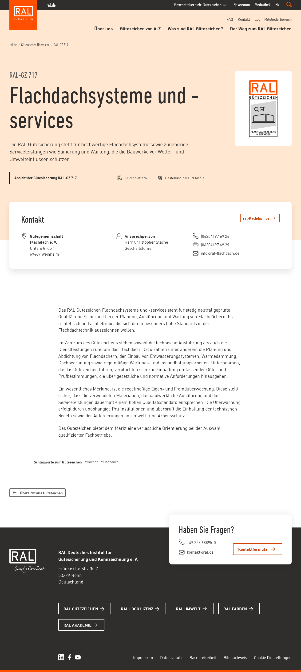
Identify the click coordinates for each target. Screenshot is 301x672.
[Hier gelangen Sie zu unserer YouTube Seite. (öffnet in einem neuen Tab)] (78, 657)
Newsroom (242, 5)
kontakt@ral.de (200, 552)
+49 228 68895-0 (201, 542)
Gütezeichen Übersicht (35, 45)
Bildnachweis (235, 657)
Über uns (103, 28)
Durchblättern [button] (136, 177)
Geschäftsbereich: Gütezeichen (198, 5)
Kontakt (244, 19)
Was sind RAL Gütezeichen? (195, 28)
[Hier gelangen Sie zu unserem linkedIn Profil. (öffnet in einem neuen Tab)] (61, 657)
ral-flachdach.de (256, 218)
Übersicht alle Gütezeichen (41, 492)
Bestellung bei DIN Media (184, 177)
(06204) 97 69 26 (215, 236)
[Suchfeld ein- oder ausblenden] (289, 4)
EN (277, 5)
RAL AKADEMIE (77, 625)
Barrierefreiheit (203, 657)
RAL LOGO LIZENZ (137, 608)
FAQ (230, 19)
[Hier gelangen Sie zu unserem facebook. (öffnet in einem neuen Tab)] (69, 657)
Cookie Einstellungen (273, 657)
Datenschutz (171, 657)
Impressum (143, 657)
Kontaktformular (253, 549)
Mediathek (263, 5)
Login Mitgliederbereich (273, 19)
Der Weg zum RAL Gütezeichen (261, 28)
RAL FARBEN (235, 608)
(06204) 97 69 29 (215, 244)
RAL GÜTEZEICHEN (80, 608)
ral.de (51, 5)
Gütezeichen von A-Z (140, 28)
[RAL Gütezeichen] (23, 15)
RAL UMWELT (188, 608)
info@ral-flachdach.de (220, 253)
